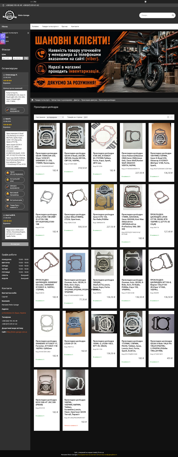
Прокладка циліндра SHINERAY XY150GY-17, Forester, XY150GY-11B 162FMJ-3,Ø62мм (47, 344)
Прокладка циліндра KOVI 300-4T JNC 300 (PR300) (46, 402)
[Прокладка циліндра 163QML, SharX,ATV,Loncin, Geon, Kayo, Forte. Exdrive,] (104, 262)
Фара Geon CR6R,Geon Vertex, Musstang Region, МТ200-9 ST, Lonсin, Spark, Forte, (15, 233)
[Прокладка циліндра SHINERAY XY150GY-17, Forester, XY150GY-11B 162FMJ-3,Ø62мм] (47, 324)
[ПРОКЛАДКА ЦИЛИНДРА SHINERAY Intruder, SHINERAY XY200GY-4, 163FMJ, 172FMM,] (47, 262)
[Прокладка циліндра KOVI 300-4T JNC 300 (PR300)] (47, 382)
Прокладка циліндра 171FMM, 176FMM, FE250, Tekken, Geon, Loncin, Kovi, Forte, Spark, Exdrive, (132, 346)
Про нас (65, 26)
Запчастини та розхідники (61, 100)
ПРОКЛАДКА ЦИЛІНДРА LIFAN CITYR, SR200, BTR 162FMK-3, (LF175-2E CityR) (160, 219)
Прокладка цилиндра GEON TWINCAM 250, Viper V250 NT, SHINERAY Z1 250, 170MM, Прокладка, (46, 158)
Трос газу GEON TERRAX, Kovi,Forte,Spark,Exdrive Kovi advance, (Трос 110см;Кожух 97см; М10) (16, 161)
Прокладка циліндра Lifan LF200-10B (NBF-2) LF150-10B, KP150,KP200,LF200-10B (46, 219)
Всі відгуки (15, 244)
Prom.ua (101, 452)
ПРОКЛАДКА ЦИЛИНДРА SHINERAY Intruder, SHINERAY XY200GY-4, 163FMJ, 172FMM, (46, 285)
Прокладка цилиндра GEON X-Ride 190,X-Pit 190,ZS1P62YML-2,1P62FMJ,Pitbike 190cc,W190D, (161, 346)
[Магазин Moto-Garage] (9, 15)
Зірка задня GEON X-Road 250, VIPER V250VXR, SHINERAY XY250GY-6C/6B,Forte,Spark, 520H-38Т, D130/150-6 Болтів (15, 150)
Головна (35, 26)
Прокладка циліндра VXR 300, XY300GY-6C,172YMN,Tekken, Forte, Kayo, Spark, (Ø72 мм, (103, 158)
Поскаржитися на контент (87, 454)
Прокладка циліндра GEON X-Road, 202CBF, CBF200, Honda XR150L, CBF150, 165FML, (75, 157)
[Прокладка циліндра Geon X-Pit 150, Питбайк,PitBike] (104, 197)
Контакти (75, 26)
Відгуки (5, 41)
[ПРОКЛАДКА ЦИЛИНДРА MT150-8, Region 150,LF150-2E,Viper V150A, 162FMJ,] (161, 262)
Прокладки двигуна (89, 100)
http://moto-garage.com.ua (17, 332)
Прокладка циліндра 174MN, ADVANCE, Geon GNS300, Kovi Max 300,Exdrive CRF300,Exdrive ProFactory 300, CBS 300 (133, 221)
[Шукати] (173, 15)
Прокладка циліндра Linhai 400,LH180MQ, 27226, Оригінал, (74, 216)
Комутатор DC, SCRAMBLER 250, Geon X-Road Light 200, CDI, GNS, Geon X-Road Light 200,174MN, (16, 97)
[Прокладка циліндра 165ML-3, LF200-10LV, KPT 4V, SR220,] (104, 324)
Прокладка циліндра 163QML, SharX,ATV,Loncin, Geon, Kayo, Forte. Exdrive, (103, 285)
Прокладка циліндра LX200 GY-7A (74, 342)
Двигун (77, 100)
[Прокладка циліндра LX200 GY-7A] (75, 324)
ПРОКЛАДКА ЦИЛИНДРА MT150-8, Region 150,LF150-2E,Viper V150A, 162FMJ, (160, 285)
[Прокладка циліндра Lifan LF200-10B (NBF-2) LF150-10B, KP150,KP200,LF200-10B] (47, 197)
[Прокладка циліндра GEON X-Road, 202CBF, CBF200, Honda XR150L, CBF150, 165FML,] (75, 136)
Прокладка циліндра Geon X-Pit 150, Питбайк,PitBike (103, 216)
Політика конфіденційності (107, 454)
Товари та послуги (49, 26)
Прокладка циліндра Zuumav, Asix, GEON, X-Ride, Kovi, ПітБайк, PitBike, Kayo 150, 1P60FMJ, (133, 285)
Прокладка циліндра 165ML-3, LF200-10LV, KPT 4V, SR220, (103, 343)
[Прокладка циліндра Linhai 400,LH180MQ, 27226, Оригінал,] (75, 197)
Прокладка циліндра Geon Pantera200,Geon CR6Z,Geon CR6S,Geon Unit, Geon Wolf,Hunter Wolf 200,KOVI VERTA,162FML (132, 159)
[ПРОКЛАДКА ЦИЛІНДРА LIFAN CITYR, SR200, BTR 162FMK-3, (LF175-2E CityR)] (161, 197)
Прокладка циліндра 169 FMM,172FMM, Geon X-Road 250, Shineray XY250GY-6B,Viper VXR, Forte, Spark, (160, 159)
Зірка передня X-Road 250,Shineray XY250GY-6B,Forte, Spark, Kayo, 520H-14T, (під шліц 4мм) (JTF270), (15, 137)
